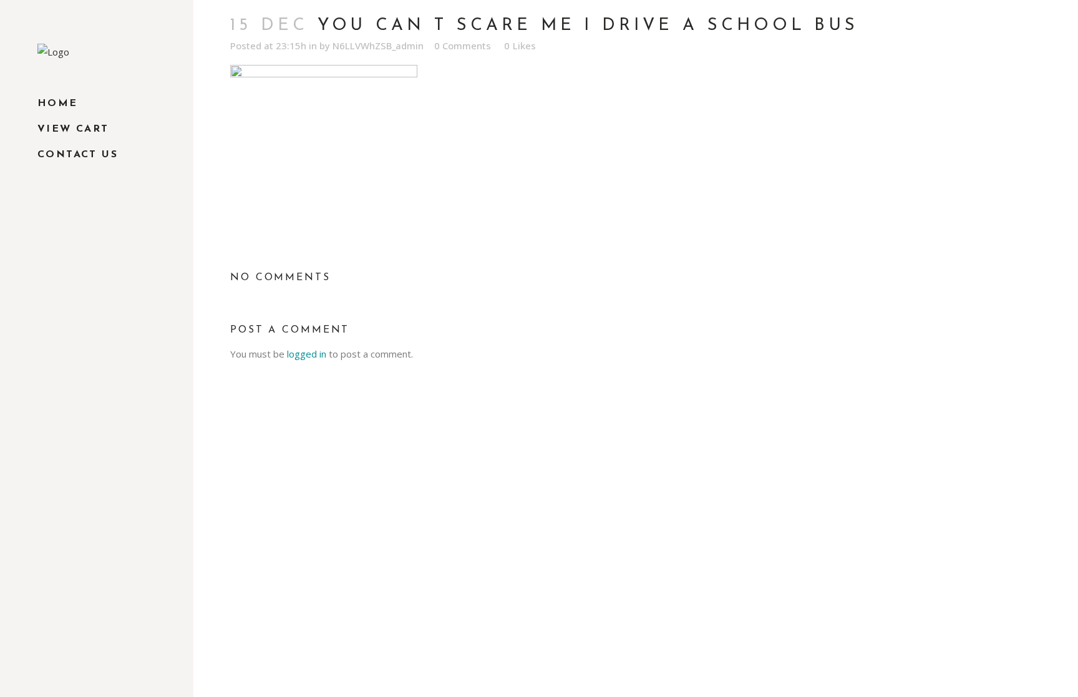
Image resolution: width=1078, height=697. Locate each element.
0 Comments (462, 45)
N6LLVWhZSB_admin (378, 45)
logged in (306, 354)
